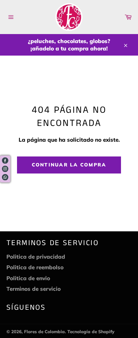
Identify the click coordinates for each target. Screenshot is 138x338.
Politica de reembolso (35, 267)
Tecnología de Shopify (90, 331)
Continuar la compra (69, 165)
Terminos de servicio (33, 288)
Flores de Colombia (44, 331)
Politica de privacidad (35, 256)
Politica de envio (28, 278)
